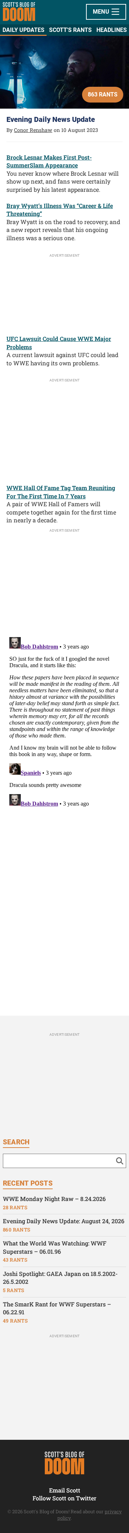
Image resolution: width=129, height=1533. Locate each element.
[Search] (119, 1161)
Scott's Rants (70, 30)
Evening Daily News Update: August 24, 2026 (63, 1221)
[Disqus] (64, 723)
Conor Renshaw (33, 130)
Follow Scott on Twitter (64, 1498)
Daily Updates (23, 30)
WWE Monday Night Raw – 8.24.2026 (54, 1198)
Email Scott (64, 1490)
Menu (102, 11)
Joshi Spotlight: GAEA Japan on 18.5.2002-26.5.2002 (60, 1278)
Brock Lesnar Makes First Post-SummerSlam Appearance (49, 161)
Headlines (111, 30)
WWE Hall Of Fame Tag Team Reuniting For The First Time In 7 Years (60, 492)
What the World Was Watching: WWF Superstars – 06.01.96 (54, 1247)
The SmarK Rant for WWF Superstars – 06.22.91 (57, 1308)
